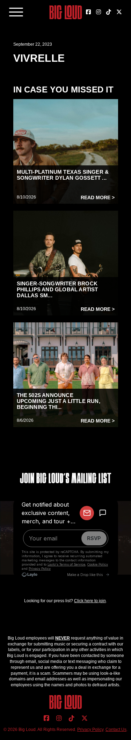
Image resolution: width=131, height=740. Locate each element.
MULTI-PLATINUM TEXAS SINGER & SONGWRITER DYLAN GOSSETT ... (63, 175)
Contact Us (115, 729)
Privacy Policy (90, 729)
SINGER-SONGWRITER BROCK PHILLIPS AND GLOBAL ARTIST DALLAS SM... (57, 289)
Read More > (98, 197)
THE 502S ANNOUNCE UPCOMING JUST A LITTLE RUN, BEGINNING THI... (58, 401)
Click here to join (90, 600)
